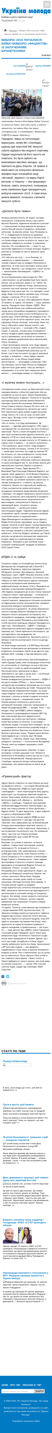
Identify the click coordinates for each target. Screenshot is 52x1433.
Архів (4, 1385)
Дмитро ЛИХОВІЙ (43, 66)
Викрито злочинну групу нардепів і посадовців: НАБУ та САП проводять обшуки (24, 1223)
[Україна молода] (26, 11)
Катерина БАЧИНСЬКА (16, 74)
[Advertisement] (26, 1015)
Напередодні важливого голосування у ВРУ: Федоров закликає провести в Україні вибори (25, 1276)
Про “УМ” (15, 1385)
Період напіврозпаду (15, 1061)
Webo (37, 1421)
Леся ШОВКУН (19, 66)
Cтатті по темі (13, 1051)
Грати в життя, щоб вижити (18, 1104)
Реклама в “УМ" (32, 1385)
